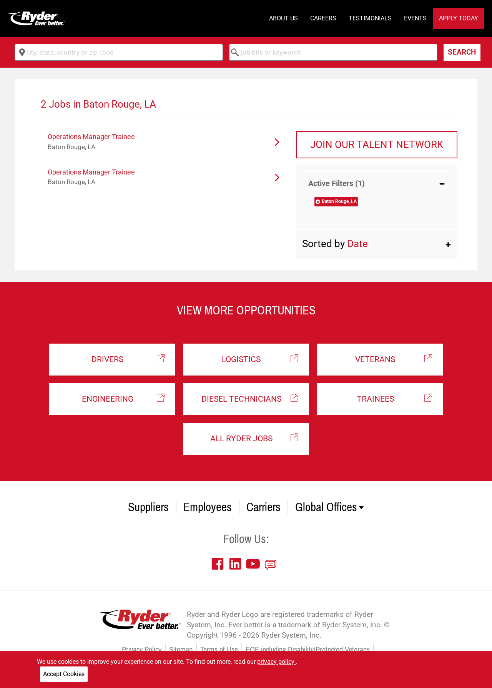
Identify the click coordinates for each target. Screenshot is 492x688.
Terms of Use (219, 649)
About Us (283, 18)
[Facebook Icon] (219, 564)
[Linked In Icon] (237, 564)
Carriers (263, 507)
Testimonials (370, 18)
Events (415, 18)
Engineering (107, 399)
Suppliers (148, 507)
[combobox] (119, 52)
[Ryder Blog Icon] (272, 564)
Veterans (375, 359)
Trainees (375, 399)
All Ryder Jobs (241, 438)
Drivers (107, 359)
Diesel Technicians (241, 399)
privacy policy (276, 661)
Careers (323, 18)
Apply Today (458, 18)
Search (462, 52)
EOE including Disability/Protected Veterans (308, 649)
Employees (207, 507)
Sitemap (181, 649)
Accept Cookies (64, 674)
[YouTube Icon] (255, 564)
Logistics (241, 359)
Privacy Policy (141, 649)
